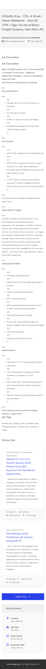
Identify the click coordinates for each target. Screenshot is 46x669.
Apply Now (21, 596)
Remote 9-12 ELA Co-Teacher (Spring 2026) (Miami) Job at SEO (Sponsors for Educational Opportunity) (20, 467)
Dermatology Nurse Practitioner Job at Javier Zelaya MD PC (19, 537)
